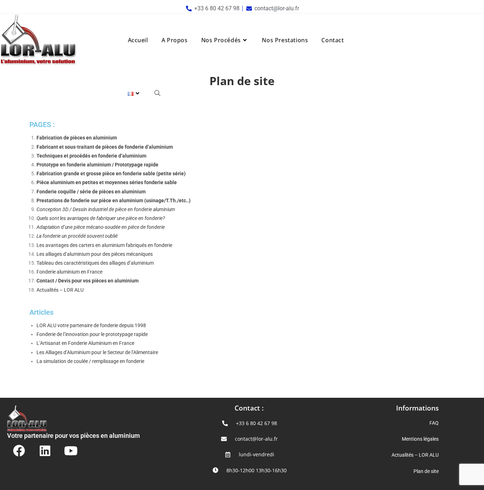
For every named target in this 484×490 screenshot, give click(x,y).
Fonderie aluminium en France (69, 272)
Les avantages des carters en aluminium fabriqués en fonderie (104, 245)
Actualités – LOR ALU (60, 290)
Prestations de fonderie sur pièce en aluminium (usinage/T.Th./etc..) (113, 200)
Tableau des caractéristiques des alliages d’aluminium (95, 263)
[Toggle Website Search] (157, 93)
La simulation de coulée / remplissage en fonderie (90, 361)
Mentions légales (420, 439)
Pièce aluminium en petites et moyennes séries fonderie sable (106, 182)
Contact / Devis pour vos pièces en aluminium (87, 280)
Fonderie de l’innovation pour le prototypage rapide (92, 334)
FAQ (434, 423)
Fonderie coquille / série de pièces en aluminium (91, 191)
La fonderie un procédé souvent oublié (77, 236)
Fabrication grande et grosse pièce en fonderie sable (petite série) (111, 173)
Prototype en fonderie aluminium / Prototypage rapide (97, 164)
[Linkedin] (45, 451)
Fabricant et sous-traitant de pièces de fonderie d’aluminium (104, 147)
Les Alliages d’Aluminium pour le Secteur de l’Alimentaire (97, 352)
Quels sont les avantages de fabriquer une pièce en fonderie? (100, 218)
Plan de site (426, 471)
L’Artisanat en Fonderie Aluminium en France (85, 343)
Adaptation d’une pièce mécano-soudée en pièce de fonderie (100, 227)
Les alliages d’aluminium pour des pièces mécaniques (94, 254)
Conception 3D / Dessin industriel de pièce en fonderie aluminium (105, 209)
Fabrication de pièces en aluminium (76, 138)
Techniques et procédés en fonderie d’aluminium (91, 156)
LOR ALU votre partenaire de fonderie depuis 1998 (91, 325)
